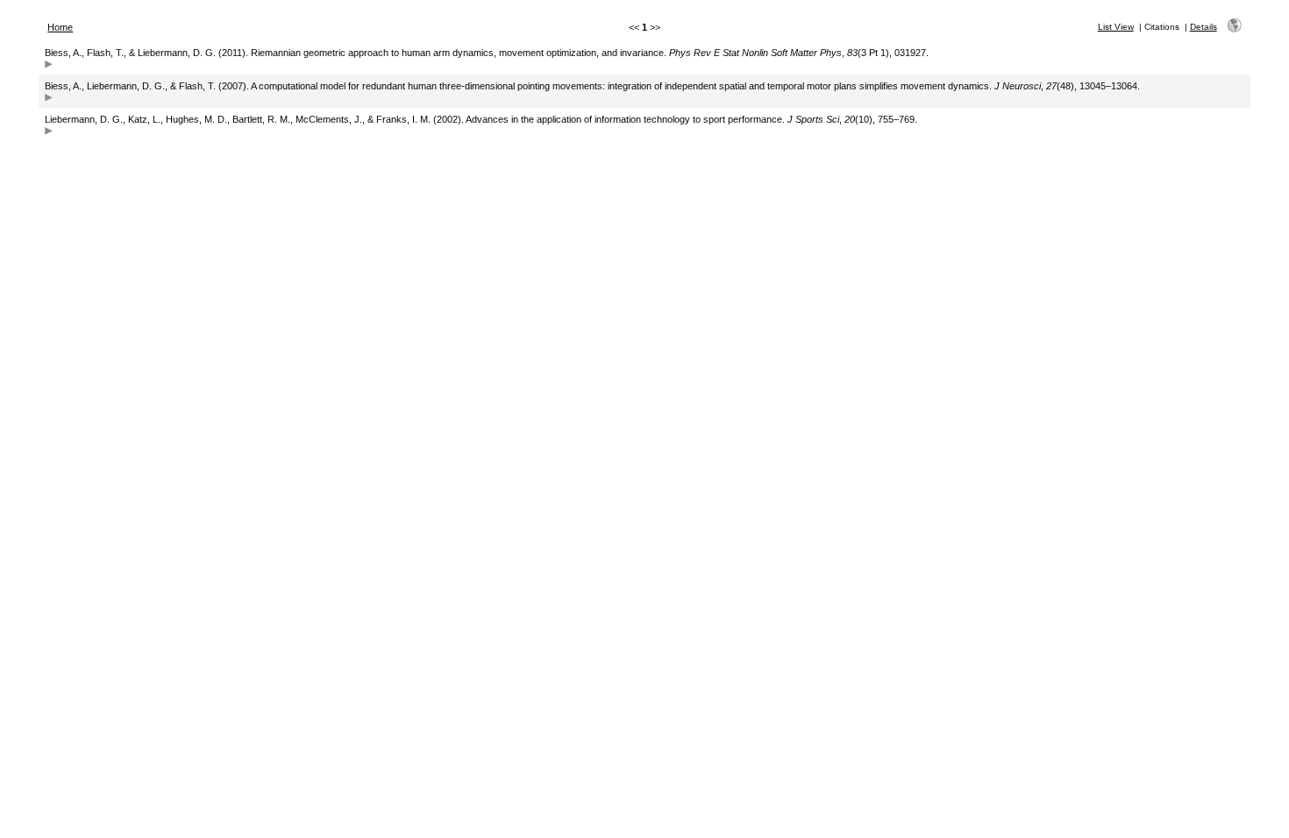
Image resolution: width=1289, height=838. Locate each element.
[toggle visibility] (49, 66)
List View (1116, 27)
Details (1203, 27)
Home (60, 27)
